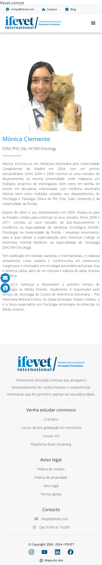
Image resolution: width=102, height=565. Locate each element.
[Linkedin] (58, 552)
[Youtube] (45, 552)
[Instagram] (31, 552)
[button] (93, 22)
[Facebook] (71, 552)
